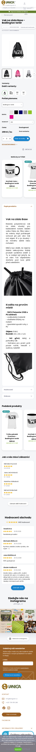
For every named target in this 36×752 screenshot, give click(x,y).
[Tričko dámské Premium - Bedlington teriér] (23, 93)
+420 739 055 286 (12, 702)
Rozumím (18, 749)
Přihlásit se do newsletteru (12, 675)
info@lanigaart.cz (11, 699)
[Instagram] (8, 707)
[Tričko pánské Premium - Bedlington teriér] (17, 93)
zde (19, 746)
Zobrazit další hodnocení (18, 504)
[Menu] (26, 13)
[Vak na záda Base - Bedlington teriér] (5, 93)
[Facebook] (3, 707)
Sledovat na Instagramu (19, 638)
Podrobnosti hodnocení (27, 27)
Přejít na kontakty (12, 714)
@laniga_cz (18, 604)
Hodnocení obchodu (18, 517)
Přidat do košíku (20, 139)
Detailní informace (8, 144)
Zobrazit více (18, 588)
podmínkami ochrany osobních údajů (16, 669)
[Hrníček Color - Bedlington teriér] (11, 93)
